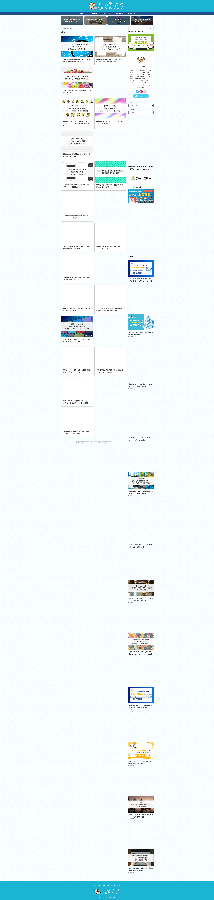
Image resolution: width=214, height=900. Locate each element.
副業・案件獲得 (119, 13)
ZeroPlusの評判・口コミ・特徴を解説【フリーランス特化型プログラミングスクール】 (140, 708)
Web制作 (82, 13)
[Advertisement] (110, 80)
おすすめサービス (132, 13)
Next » (108, 443)
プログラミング (107, 13)
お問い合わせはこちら (141, 96)
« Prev (79, 443)
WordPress (94, 13)
